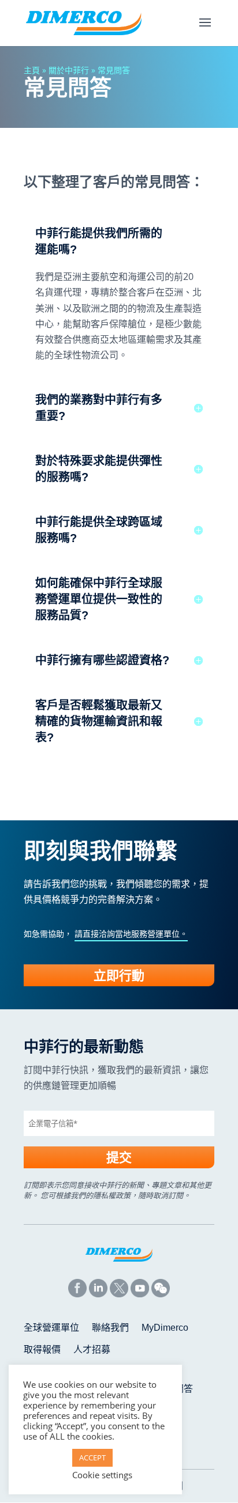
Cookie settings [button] (102, 1475)
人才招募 (91, 1350)
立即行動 (119, 975)
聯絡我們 (110, 1328)
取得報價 (42, 1350)
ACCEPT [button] (92, 1457)
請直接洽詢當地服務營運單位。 (131, 933)
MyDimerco (165, 1328)
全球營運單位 (51, 1328)
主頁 (32, 70)
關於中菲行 (69, 70)
